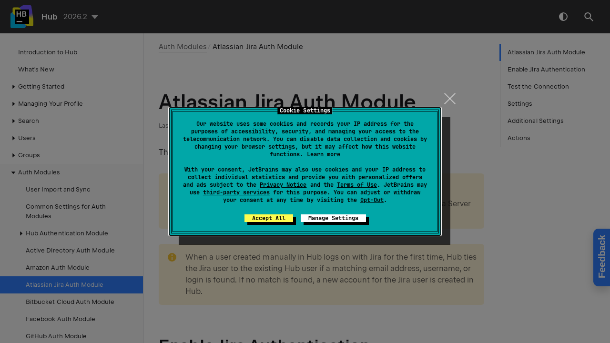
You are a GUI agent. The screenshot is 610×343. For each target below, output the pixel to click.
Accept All (268, 218)
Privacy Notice (283, 185)
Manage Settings (333, 218)
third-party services (236, 192)
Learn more (323, 154)
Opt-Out (372, 200)
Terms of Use (357, 185)
